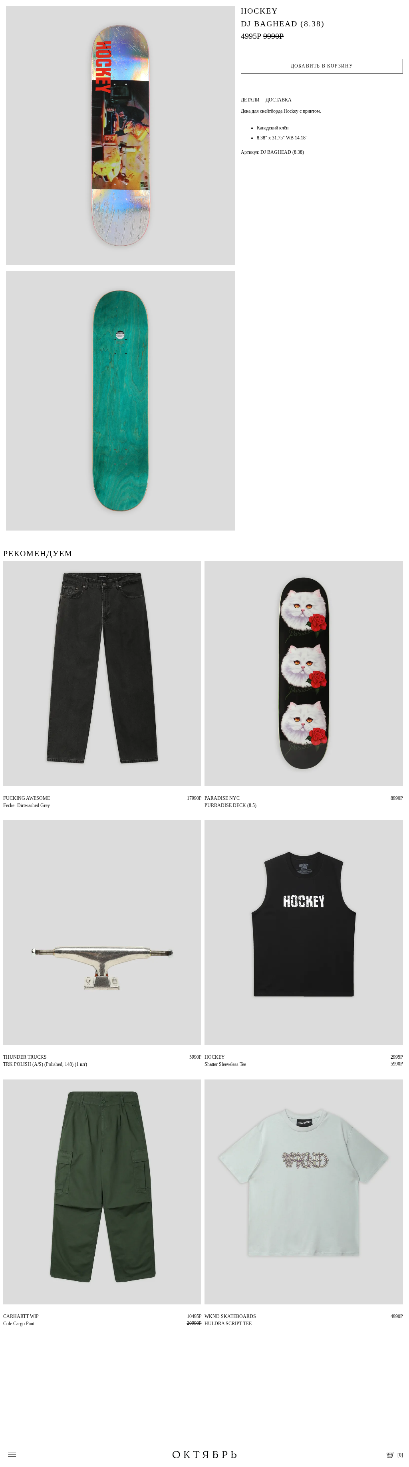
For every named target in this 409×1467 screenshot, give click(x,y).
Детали (250, 99)
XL (221, 1316)
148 (6, 1057)
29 (5, 1316)
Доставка (279, 99)
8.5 (207, 798)
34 (5, 798)
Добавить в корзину (322, 66)
